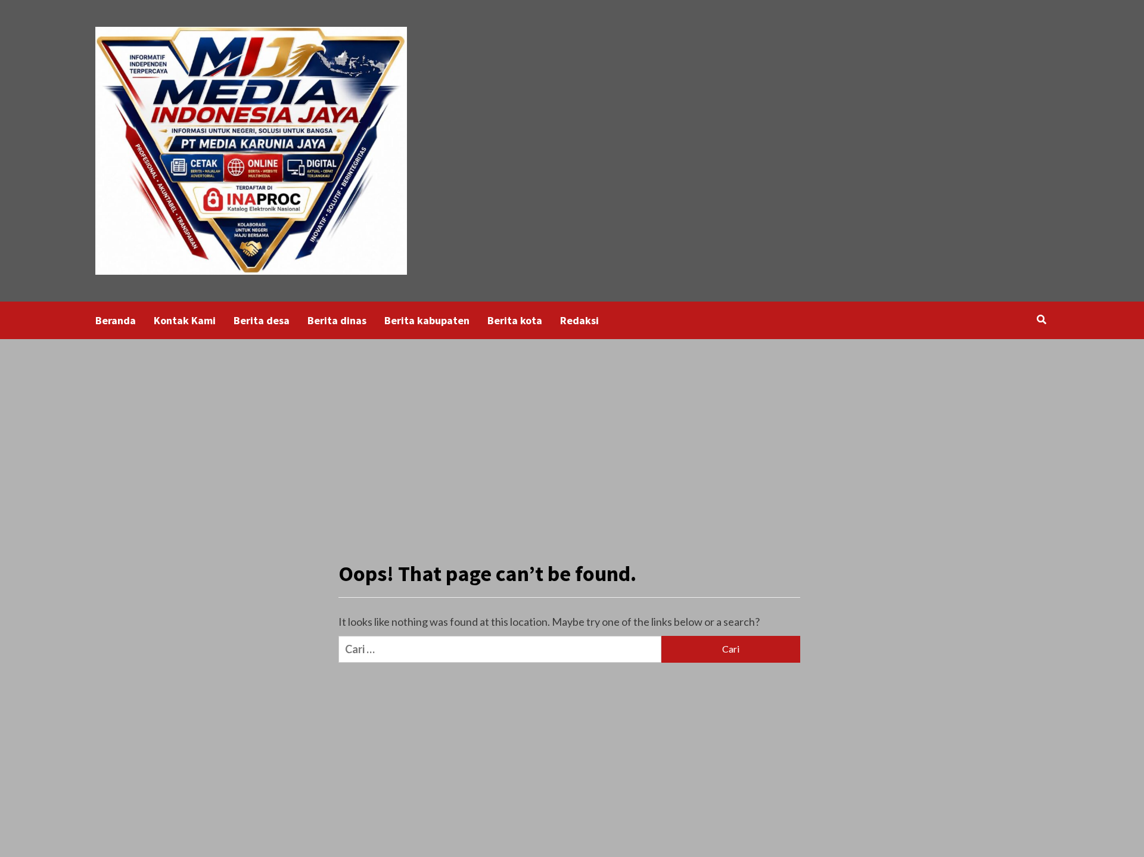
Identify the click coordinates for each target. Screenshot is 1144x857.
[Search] (1041, 319)
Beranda (115, 320)
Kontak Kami (185, 320)
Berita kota (514, 320)
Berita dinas (336, 320)
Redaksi (579, 320)
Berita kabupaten (427, 320)
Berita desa (262, 320)
